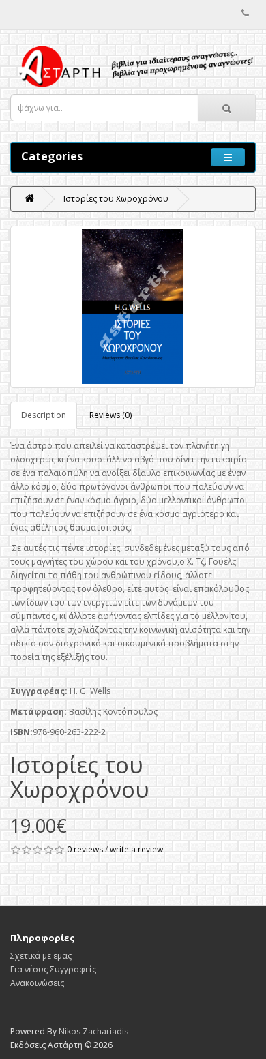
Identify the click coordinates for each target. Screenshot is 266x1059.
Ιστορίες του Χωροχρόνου (115, 199)
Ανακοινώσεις (37, 983)
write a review (136, 849)
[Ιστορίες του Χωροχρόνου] (133, 307)
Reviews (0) (110, 415)
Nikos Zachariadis (93, 1031)
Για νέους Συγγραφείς (53, 969)
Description (43, 415)
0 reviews (85, 849)
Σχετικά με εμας (41, 955)
